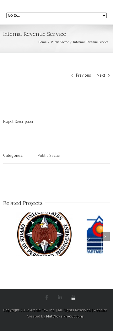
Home (42, 42)
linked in (60, 297)
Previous (83, 75)
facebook (47, 297)
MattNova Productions (65, 316)
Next (101, 75)
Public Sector (60, 42)
